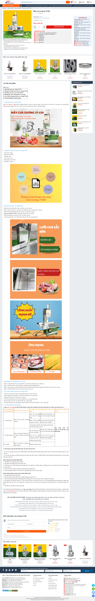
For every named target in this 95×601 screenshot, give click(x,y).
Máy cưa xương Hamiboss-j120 (84, 121)
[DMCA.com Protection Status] (13, 590)
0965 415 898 (86, 45)
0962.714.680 (46, 34)
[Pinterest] (16, 570)
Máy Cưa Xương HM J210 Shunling (55, 559)
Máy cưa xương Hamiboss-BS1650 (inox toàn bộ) (40, 559)
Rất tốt (56, 525)
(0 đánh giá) (41, 13)
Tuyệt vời (57, 523)
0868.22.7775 (41, 36)
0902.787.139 (71, 584)
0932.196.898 (77, 584)
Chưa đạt (57, 530)
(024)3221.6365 (52, 34)
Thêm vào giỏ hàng (59, 27)
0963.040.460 (71, 589)
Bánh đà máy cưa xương (70, 73)
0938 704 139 (70, 592)
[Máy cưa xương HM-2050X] (24, 65)
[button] (90, 2)
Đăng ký (87, 570)
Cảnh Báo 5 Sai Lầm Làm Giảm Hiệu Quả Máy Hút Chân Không (71, 5)
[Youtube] (6, 570)
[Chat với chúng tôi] (93, 595)
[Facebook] (3, 570)
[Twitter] (13, 570)
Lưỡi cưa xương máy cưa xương (85, 74)
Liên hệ (34, 585)
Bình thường (57, 529)
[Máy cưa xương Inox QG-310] (55, 65)
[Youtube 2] (9, 570)
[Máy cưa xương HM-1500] (9, 65)
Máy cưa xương (45, 17)
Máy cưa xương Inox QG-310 (55, 73)
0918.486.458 (40, 34)
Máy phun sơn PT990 (82, 115)
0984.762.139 (41, 40)
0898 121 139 (85, 42)
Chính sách (50, 581)
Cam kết (50, 578)
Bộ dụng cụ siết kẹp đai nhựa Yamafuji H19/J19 (84, 110)
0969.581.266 (41, 39)
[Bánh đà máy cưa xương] (70, 65)
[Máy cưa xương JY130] (39, 65)
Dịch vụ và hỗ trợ (52, 583)
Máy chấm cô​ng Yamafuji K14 (84, 84)
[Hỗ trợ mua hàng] (93, 588)
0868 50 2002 (86, 43)
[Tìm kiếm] (68, 2)
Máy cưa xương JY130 (40, 73)
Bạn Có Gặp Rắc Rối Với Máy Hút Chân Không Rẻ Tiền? (45, 5)
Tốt (55, 527)
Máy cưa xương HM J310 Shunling (70, 559)
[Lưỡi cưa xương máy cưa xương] (85, 65)
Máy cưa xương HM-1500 (9, 73)
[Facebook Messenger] (93, 592)
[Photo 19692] (17, 24)
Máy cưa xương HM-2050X (25, 73)
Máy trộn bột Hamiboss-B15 (83, 103)
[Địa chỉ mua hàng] (93, 585)
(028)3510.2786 (83, 584)
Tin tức (34, 583)
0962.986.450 (41, 35)
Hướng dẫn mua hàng (52, 585)
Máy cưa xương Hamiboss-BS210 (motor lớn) (25, 559)
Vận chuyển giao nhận (37, 581)
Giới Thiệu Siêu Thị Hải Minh (38, 578)
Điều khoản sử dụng (52, 588)
